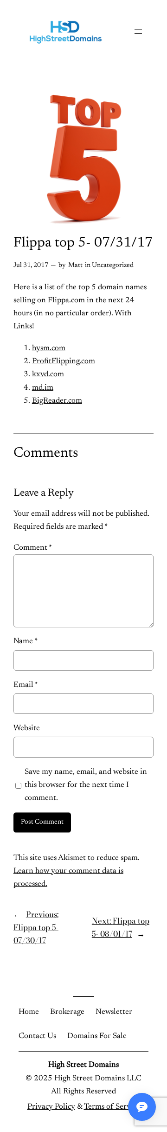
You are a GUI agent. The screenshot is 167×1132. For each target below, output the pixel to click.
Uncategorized (113, 265)
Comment (32, 548)
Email (25, 685)
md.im (42, 388)
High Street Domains (83, 1065)
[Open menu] (138, 31)
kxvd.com (48, 374)
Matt (75, 265)
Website (26, 728)
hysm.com (48, 348)
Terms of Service (112, 1107)
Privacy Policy (51, 1107)
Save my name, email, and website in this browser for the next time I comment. (86, 785)
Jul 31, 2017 (30, 265)
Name (25, 641)
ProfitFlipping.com (63, 361)
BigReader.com (57, 401)
